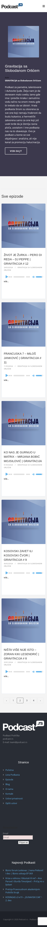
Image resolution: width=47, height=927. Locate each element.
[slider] (39, 278)
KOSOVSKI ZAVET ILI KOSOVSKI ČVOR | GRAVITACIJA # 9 (18, 555)
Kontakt (9, 793)
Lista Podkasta (12, 774)
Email (5, 833)
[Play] (6, 276)
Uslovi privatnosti (14, 798)
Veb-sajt (16, 150)
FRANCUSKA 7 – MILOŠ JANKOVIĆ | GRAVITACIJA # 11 (22, 358)
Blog (7, 784)
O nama (9, 789)
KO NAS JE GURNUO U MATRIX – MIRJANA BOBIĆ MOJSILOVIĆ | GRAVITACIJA (23, 457)
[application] (23, 277)
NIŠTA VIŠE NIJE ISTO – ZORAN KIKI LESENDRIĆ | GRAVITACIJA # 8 (21, 654)
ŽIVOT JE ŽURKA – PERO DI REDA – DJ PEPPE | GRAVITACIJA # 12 (23, 259)
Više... (6, 281)
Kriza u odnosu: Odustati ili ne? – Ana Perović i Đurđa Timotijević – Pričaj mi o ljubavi (24, 881)
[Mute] (34, 277)
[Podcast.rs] (12, 6)
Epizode (9, 779)
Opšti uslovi (11, 803)
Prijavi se (23, 842)
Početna (9, 770)
